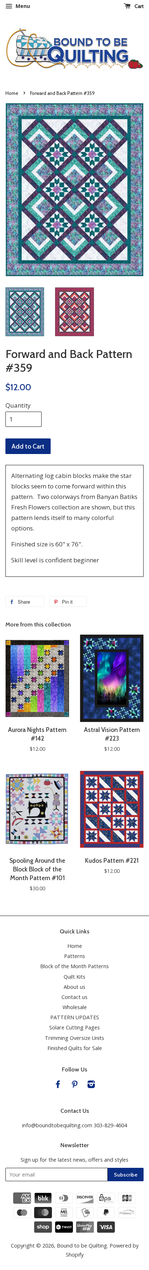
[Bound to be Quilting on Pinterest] (74, 1085)
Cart (138, 6)
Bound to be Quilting (82, 1245)
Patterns (74, 956)
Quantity (18, 405)
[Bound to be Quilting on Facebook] (58, 1085)
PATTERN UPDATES (74, 1017)
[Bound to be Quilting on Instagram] (91, 1085)
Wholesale (75, 1007)
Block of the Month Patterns (74, 966)
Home (11, 93)
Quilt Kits (74, 976)
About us (74, 986)
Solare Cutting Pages (74, 1027)
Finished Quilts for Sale (74, 1048)
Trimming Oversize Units (74, 1037)
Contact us (74, 997)
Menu (22, 6)
